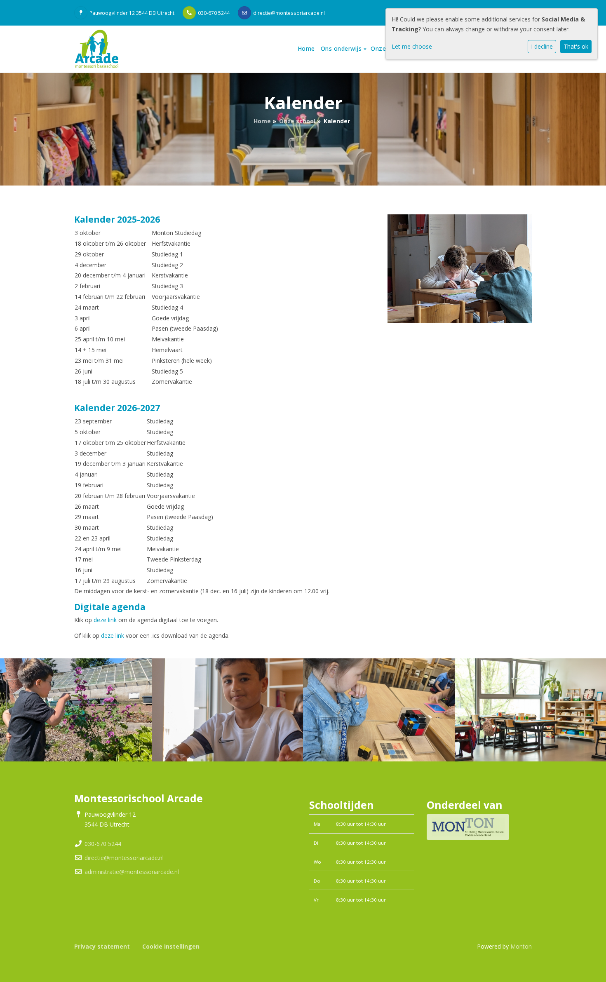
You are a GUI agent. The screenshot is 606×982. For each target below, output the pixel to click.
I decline (542, 46)
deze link (105, 620)
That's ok (576, 46)
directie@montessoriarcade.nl (289, 12)
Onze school (297, 121)
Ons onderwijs (342, 48)
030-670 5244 (214, 12)
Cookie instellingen (171, 946)
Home (306, 48)
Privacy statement (102, 946)
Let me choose (412, 46)
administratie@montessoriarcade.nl (132, 872)
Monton (521, 946)
